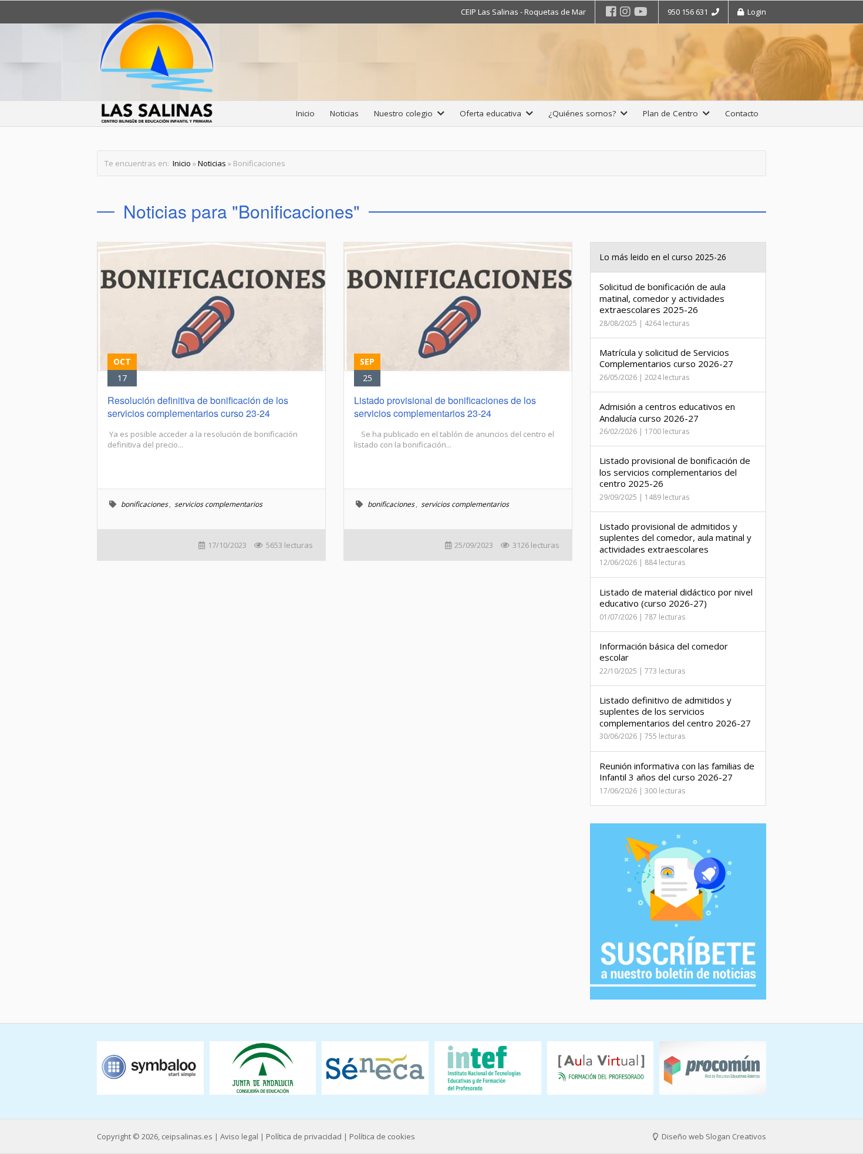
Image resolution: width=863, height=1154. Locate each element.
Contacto (742, 113)
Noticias (344, 113)
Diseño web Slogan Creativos (713, 1136)
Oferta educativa (493, 113)
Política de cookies (382, 1136)
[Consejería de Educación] (263, 1068)
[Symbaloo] (150, 1068)
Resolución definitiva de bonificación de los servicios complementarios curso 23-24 (197, 406)
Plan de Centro (673, 113)
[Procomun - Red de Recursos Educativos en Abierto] (712, 1068)
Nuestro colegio (405, 113)
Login (755, 11)
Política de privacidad (304, 1136)
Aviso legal (239, 1136)
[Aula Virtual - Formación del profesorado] (600, 1068)
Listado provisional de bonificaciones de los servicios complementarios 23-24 (445, 406)
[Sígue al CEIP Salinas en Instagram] (625, 11)
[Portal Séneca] (375, 1068)
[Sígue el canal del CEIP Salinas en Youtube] (640, 11)
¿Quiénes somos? (584, 113)
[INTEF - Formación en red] (487, 1068)
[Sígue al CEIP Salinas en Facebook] (611, 11)
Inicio (305, 113)
